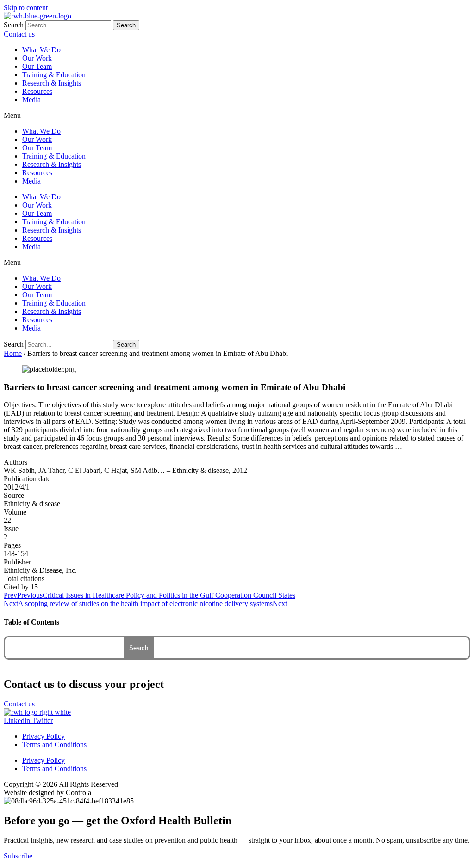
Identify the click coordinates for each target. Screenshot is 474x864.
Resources (37, 91)
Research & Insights (51, 83)
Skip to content (26, 8)
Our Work (37, 58)
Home (13, 353)
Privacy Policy (43, 736)
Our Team (37, 66)
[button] (237, 115)
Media (31, 100)
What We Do (41, 50)
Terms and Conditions (54, 744)
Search (14, 25)
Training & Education (54, 75)
